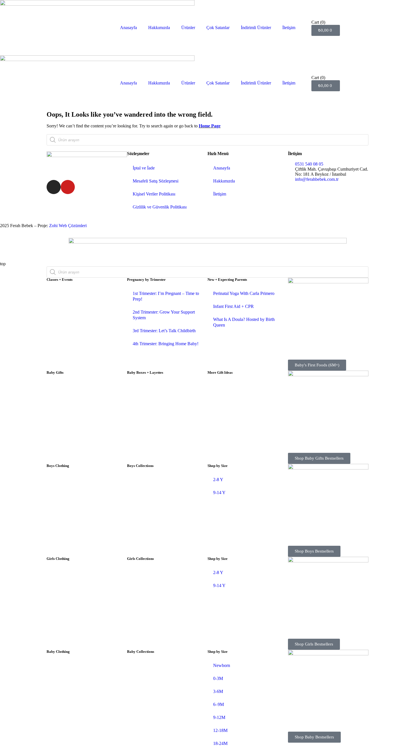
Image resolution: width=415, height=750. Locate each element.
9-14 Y (219, 492)
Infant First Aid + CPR (233, 306)
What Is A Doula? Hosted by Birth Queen (244, 322)
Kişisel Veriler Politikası (154, 194)
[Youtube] (68, 187)
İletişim (288, 27)
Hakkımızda (159, 27)
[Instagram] (54, 187)
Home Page (209, 125)
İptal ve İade (144, 168)
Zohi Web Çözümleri (68, 225)
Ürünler (188, 27)
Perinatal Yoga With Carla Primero (243, 293)
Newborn (221, 665)
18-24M (220, 743)
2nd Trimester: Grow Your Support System (164, 315)
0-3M (218, 678)
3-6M (218, 691)
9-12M (219, 717)
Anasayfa (128, 27)
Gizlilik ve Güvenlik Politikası (160, 207)
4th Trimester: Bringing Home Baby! (165, 343)
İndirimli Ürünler (256, 27)
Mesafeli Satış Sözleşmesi (155, 181)
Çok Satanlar (218, 27)
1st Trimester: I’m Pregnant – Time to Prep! (166, 296)
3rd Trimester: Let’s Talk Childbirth (164, 330)
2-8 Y (218, 479)
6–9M (218, 704)
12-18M (220, 730)
